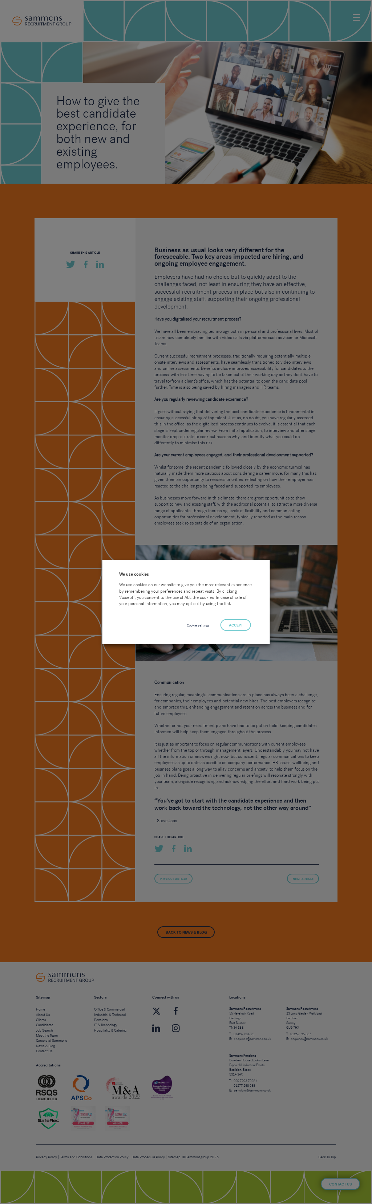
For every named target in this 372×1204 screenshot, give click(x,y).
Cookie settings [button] (198, 625)
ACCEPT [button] (236, 625)
